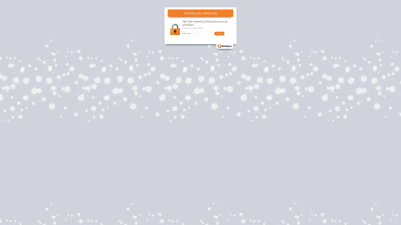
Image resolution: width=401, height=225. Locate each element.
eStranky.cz (225, 45)
